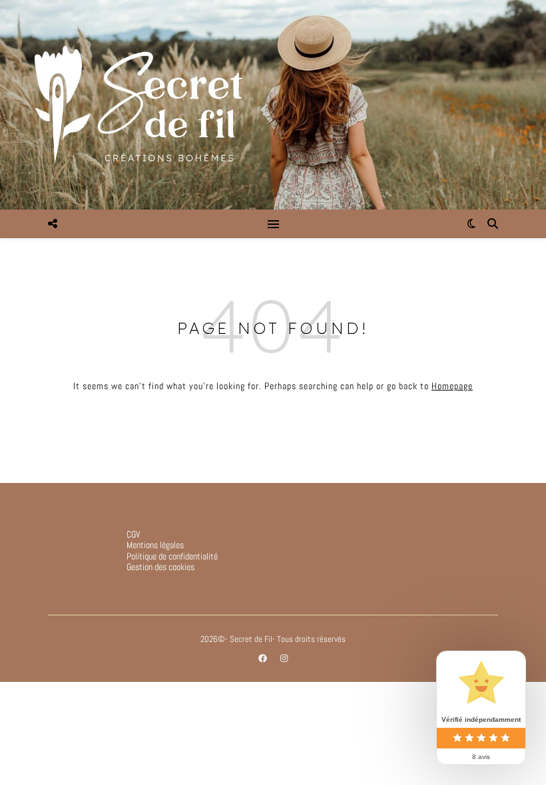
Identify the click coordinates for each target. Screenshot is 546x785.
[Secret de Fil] (273, 105)
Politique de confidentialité (172, 556)
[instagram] (284, 658)
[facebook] (263, 658)
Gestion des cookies (160, 567)
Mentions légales (155, 545)
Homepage (452, 386)
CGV (133, 534)
